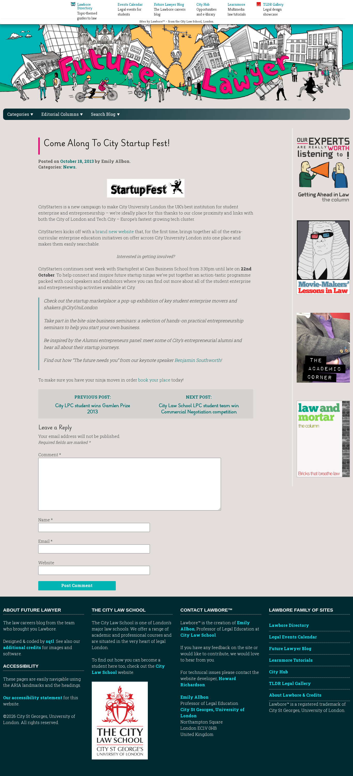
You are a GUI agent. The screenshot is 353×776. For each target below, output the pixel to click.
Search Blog (104, 114)
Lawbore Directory (289, 625)
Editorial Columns (60, 114)
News (69, 167)
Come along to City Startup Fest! (107, 143)
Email (45, 541)
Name (45, 519)
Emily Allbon (194, 697)
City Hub (278, 671)
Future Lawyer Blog (290, 648)
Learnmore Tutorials (291, 660)
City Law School (198, 635)
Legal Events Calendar (293, 637)
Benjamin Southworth (197, 360)
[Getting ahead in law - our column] (323, 169)
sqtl (50, 641)
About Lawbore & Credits (295, 695)
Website (46, 562)
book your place (154, 380)
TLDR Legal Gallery (290, 683)
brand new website (115, 231)
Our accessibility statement (32, 697)
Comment (49, 454)
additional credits (22, 647)
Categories (18, 114)
